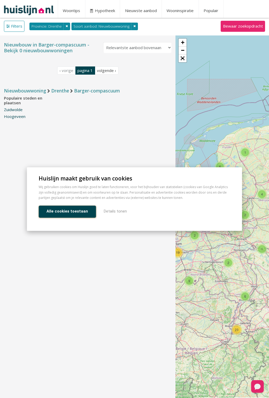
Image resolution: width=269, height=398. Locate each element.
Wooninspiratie (180, 10)
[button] (183, 58)
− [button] (182, 50)
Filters (16, 26)
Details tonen (115, 211)
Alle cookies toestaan (67, 211)
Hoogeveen (14, 116)
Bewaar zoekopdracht (243, 26)
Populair (211, 10)
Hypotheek (104, 10)
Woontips (71, 10)
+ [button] (182, 42)
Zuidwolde (13, 109)
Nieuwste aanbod (141, 10)
